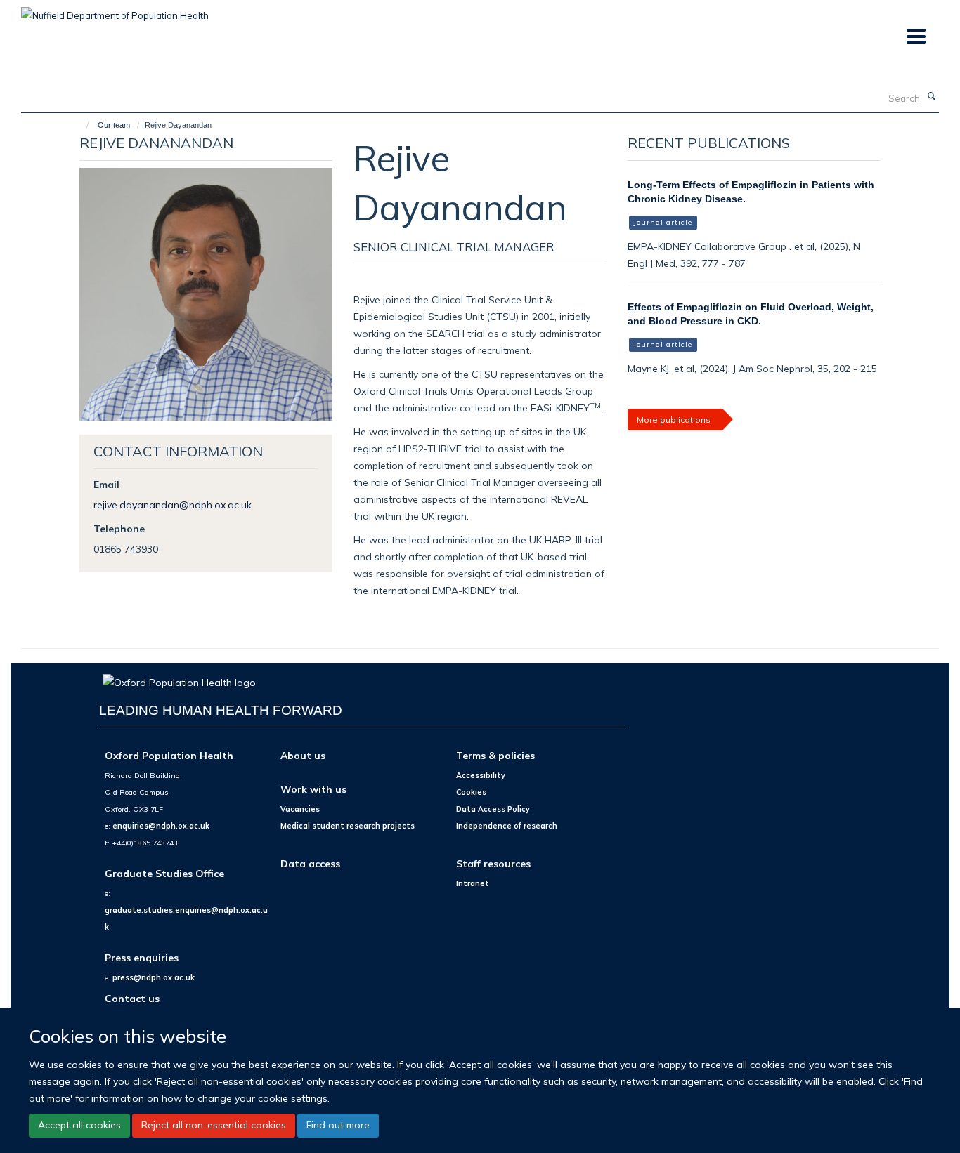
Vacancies (300, 809)
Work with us (313, 789)
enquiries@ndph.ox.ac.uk (160, 826)
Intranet (472, 883)
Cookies (471, 792)
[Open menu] (915, 37)
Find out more (338, 1125)
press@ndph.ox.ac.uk (153, 977)
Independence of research (506, 826)
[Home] (81, 125)
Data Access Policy (493, 809)
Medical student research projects (347, 826)
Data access (310, 863)
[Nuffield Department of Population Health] (115, 10)
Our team (114, 125)
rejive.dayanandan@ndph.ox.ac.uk (172, 504)
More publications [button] (674, 419)
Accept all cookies (79, 1125)
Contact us (132, 998)
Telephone (119, 528)
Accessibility (480, 775)
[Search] (931, 97)
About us (302, 755)
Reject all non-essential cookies (213, 1125)
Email (106, 484)
